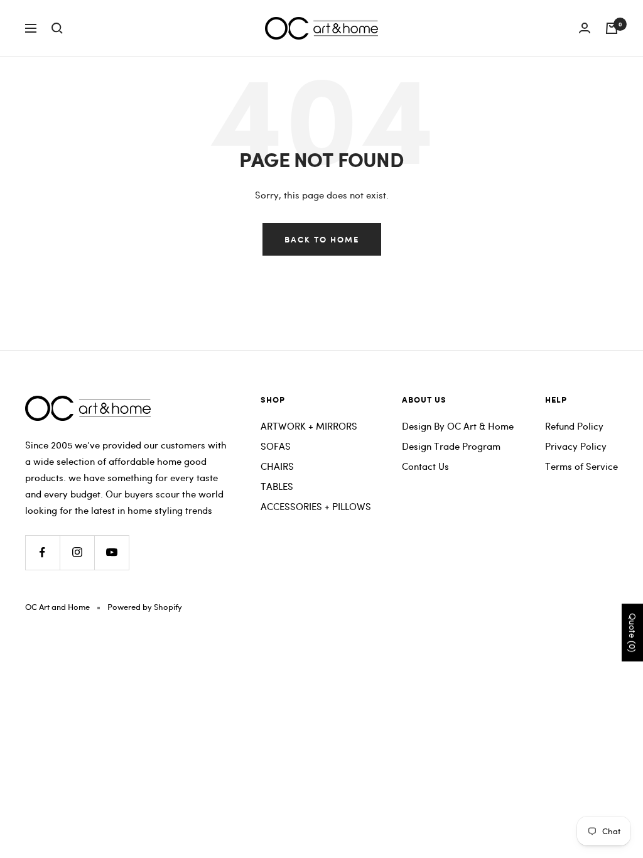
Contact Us (425, 466)
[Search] (57, 28)
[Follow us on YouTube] (111, 552)
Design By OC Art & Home (458, 426)
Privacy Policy (576, 446)
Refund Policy (574, 426)
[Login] (584, 28)
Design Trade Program (451, 446)
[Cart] (611, 28)
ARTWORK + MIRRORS (309, 426)
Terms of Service (581, 466)
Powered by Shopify (144, 606)
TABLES (277, 486)
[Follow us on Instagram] (77, 552)
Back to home (321, 239)
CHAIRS (277, 466)
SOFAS (276, 446)
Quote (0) (633, 632)
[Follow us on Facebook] (42, 552)
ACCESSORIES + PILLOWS (316, 506)
